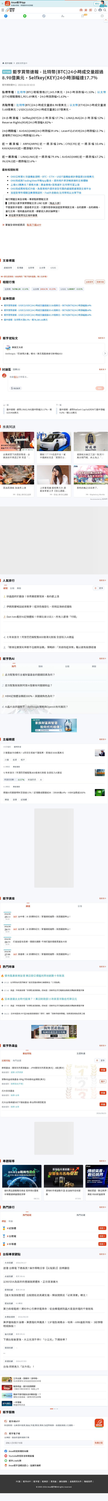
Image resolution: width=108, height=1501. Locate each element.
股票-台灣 (15, 1095)
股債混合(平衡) (17, 1083)
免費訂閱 (99, 1443)
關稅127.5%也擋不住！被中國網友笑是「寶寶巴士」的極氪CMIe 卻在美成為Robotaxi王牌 (53, 456)
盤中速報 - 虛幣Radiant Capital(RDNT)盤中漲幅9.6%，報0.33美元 (82, 411)
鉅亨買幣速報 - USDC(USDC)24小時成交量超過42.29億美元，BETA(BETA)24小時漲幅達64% (47, 314)
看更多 (101, 338)
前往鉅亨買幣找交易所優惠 (23, 215)
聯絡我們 (88, 1481)
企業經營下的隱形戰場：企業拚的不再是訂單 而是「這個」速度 (17, 456)
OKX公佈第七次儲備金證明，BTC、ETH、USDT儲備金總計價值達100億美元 (52, 176)
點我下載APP (34, 224)
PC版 (18, 1481)
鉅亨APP (27, 1481)
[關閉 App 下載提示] (2, 3)
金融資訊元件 (76, 1481)
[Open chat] (102, 16)
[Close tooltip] (100, 22)
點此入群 (55, 203)
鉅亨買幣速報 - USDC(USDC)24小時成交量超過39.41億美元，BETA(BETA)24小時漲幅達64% (47, 310)
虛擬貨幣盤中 (21, 63)
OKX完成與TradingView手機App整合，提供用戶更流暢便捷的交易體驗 (49, 180)
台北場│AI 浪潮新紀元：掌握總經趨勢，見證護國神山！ (42, 929)
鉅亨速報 (8, 63)
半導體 (12, 1244)
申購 (103, 1069)
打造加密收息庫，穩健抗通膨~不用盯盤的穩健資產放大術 (40, 941)
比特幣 (21, 92)
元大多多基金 (8, 1090)
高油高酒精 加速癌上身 (14, 487)
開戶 (103, 1081)
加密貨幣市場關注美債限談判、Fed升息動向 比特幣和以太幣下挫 (46, 192)
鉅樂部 (45, 1481)
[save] (82, 16)
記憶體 (12, 1228)
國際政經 (17, 747)
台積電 (12, 1236)
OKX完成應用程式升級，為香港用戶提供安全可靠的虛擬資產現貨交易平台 (51, 188)
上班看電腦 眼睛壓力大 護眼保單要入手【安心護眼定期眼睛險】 (53, 489)
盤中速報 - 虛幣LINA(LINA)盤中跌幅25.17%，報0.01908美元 (29, 411)
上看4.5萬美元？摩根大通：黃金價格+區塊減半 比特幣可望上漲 (45, 184)
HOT (15, 917)
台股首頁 (89, 282)
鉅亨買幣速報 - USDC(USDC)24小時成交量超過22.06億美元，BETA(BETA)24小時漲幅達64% (47, 305)
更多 (101, 588)
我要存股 (100, 282)
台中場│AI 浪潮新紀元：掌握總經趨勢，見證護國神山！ (42, 916)
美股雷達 (16, 767)
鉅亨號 (36, 1481)
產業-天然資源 (17, 1072)
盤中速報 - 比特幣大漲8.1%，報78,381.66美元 (26, 319)
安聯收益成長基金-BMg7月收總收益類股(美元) (23, 1079)
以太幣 (101, 92)
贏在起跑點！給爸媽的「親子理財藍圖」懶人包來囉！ (26, 276)
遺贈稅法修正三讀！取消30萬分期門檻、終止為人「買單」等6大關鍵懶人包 (90, 456)
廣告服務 (63, 1481)
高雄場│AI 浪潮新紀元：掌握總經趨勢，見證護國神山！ (42, 954)
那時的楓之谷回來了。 (88, 487)
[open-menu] (3, 10)
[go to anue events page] (95, 10)
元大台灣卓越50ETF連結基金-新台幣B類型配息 (24, 1102)
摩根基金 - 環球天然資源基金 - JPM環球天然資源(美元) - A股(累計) (33, 1067)
